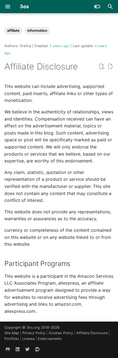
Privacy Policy (34, 333)
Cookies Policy (61, 333)
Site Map (12, 333)
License (29, 339)
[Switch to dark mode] (97, 6)
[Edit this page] (110, 66)
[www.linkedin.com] (17, 349)
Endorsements (50, 339)
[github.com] (7, 349)
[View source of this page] (101, 66)
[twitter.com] (27, 349)
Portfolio (12, 339)
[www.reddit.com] (37, 349)
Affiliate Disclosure (92, 333)
